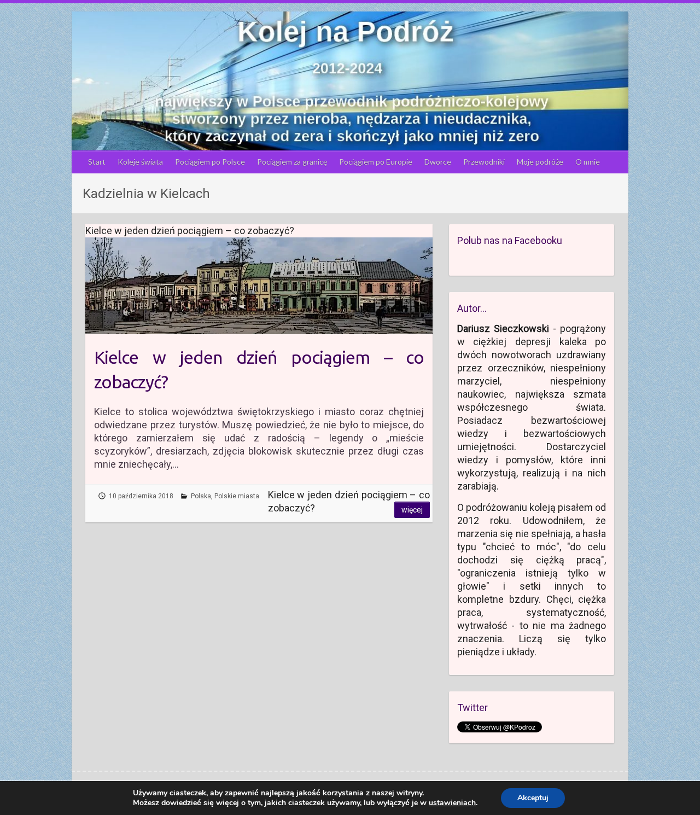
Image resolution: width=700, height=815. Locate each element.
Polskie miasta (236, 496)
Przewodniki (484, 161)
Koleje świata (140, 161)
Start (97, 161)
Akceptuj (533, 798)
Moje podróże (540, 161)
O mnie (587, 161)
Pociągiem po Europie (375, 161)
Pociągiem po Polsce (210, 161)
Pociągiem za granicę (292, 161)
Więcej (412, 509)
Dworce (437, 161)
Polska (201, 496)
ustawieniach (452, 803)
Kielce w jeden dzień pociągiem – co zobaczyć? (259, 369)
